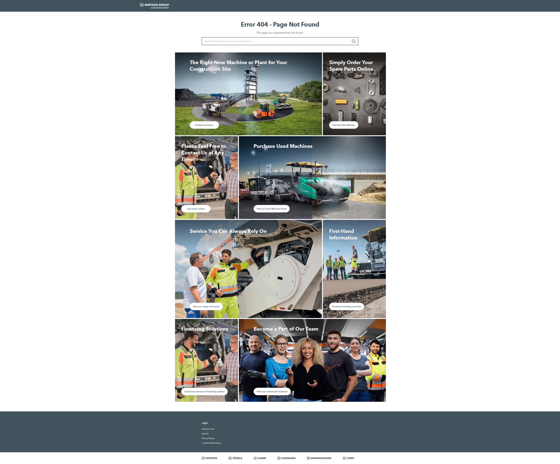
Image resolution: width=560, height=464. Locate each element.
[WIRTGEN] (211, 458)
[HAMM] (262, 458)
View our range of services (206, 306)
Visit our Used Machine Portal (272, 208)
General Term (208, 429)
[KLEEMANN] (288, 458)
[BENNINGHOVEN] (321, 458)
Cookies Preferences (211, 443)
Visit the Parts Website (343, 125)
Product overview (204, 125)
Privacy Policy (208, 438)
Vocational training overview (346, 306)
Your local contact (196, 208)
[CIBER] (350, 458)
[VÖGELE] (237, 458)
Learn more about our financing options (204, 391)
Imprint (205, 433)
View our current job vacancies (272, 391)
